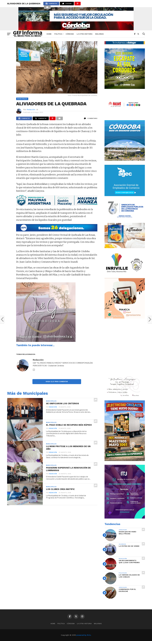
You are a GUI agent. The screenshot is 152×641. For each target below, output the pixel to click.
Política (58, 34)
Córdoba (70, 34)
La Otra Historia (84, 34)
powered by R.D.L (83, 635)
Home (49, 34)
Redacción (31, 109)
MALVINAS (99, 34)
